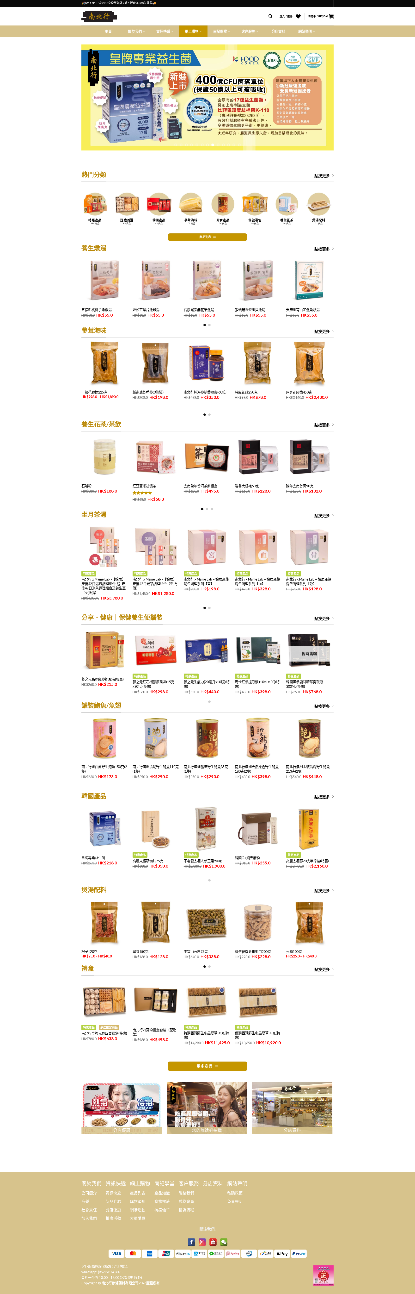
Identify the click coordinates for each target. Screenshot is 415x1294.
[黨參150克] (156, 923)
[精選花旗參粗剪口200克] (258, 923)
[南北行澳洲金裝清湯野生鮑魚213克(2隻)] (309, 738)
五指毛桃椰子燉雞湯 (96, 310)
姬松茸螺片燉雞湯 (146, 310)
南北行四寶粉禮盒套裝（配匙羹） (154, 1032)
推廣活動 (113, 1218)
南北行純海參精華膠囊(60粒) (205, 392)
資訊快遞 (113, 1193)
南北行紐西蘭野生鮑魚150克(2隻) (104, 769)
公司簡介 (89, 1193)
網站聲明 (305, 31)
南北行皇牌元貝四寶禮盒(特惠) (104, 1033)
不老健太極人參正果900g (203, 861)
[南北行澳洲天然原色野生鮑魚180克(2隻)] (258, 738)
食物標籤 (162, 1201)
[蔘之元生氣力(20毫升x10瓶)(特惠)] (207, 650)
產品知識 (162, 1193)
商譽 (85, 1201)
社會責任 (89, 1209)
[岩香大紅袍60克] (258, 457)
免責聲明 (235, 1201)
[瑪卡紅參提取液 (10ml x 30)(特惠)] (258, 650)
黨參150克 (140, 952)
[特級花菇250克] (258, 363)
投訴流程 (186, 1209)
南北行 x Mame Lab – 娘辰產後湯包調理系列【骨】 (308, 581)
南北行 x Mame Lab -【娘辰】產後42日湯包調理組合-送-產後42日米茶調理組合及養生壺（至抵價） (103, 586)
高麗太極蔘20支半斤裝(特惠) (307, 861)
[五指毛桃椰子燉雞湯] (104, 281)
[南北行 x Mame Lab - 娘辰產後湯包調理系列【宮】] (207, 548)
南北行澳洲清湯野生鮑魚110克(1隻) (156, 769)
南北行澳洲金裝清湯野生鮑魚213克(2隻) (308, 769)
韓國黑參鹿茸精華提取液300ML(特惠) (304, 684)
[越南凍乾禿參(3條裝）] (156, 363)
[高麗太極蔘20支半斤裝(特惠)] (309, 829)
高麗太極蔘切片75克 (148, 861)
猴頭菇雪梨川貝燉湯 (250, 310)
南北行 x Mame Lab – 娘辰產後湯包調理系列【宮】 (206, 581)
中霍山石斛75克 (196, 952)
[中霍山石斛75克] (207, 923)
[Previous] (92, 97)
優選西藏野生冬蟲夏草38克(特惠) (257, 1035)
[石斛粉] (104, 457)
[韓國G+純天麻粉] (258, 829)
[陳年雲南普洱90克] (309, 457)
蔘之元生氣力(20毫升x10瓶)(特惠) (207, 684)
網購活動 (137, 1209)
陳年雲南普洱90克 (299, 486)
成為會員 (186, 1201)
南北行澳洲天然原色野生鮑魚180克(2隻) (257, 769)
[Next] (322, 97)
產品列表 (137, 1193)
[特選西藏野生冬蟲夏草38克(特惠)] (207, 1001)
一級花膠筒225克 (94, 392)
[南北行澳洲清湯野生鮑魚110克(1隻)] (156, 738)
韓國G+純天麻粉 (247, 858)
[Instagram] (202, 1242)
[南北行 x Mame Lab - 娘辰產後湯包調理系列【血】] (258, 548)
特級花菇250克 (246, 392)
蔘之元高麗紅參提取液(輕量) (102, 679)
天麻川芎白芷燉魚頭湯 (303, 310)
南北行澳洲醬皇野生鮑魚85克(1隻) (206, 769)
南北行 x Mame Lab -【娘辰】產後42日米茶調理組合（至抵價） (155, 583)
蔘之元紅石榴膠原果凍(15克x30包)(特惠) (153, 684)
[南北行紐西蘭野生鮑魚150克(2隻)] (104, 738)
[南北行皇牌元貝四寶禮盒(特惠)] (104, 1001)
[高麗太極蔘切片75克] (156, 829)
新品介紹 (113, 1201)
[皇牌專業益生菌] (104, 829)
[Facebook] (191, 1242)
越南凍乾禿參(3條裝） (149, 392)
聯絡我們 (186, 1193)
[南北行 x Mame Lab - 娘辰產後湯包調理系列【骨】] (309, 548)
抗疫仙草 (162, 1209)
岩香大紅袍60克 (247, 486)
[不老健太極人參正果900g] (207, 829)
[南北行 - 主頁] (101, 16)
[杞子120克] (104, 923)
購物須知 (137, 1201)
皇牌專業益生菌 (93, 858)
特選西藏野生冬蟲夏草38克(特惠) (206, 1035)
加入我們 (89, 1218)
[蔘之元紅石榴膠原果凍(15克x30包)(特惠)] (156, 650)
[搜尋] (270, 16)
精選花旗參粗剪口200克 (253, 952)
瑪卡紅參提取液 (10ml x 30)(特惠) (257, 684)
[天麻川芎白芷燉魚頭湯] (309, 281)
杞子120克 (89, 952)
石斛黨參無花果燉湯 (199, 310)
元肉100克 (294, 952)
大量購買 (137, 1218)
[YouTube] (213, 1242)
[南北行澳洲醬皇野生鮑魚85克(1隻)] (207, 738)
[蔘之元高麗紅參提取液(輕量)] (104, 650)
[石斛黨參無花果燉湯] (207, 281)
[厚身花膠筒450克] (309, 363)
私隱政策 (235, 1193)
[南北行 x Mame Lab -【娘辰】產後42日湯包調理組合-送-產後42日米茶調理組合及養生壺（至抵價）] (104, 548)
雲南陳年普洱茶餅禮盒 (200, 486)
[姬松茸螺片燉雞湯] (156, 281)
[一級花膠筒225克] (104, 363)
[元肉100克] (309, 923)
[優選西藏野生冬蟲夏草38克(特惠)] (258, 1001)
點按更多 (322, 175)
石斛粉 (86, 486)
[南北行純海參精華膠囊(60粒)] (207, 363)
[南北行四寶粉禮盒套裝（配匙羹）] (156, 1001)
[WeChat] (224, 1242)
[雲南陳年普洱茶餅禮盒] (207, 457)
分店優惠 (113, 1209)
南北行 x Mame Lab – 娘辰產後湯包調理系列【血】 (257, 581)
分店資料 (278, 31)
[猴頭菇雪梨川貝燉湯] (258, 281)
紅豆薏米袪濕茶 (144, 486)
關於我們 (135, 31)
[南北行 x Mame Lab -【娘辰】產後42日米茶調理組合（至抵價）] (156, 548)
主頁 (108, 31)
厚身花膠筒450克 (299, 392)
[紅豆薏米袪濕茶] (156, 457)
